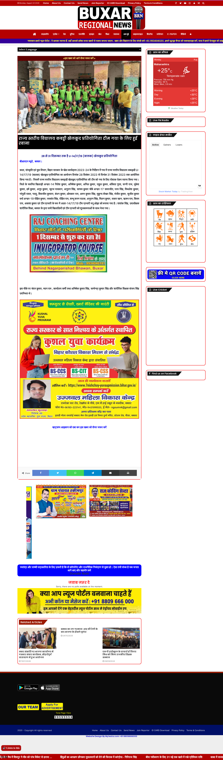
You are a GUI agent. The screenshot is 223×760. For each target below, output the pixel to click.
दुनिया (72, 34)
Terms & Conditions (153, 3)
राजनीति (82, 34)
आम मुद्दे (126, 34)
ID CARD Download (116, 3)
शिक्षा (107, 34)
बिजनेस (149, 34)
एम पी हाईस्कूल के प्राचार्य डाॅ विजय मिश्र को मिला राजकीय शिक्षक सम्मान (119, 654)
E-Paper (172, 34)
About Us (56, 3)
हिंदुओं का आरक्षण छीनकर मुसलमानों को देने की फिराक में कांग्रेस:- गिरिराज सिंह (40, 757)
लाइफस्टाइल (138, 34)
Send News (83, 3)
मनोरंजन (160, 34)
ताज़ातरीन (45, 34)
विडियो (183, 34)
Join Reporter (97, 3)
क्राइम (91, 34)
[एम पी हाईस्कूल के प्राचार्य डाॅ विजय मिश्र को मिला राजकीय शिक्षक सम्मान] (121, 638)
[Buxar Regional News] (111, 17)
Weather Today (177, 108)
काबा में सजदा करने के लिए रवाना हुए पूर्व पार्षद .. (175, 757)
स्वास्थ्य (116, 34)
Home (46, 3)
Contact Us (69, 3)
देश (64, 34)
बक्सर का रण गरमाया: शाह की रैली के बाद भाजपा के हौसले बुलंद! (79, 630)
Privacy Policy (134, 3)
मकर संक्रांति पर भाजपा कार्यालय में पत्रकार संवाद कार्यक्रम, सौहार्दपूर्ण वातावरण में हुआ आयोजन (36, 654)
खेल (99, 34)
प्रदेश (55, 34)
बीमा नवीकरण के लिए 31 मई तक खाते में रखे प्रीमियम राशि (115, 757)
